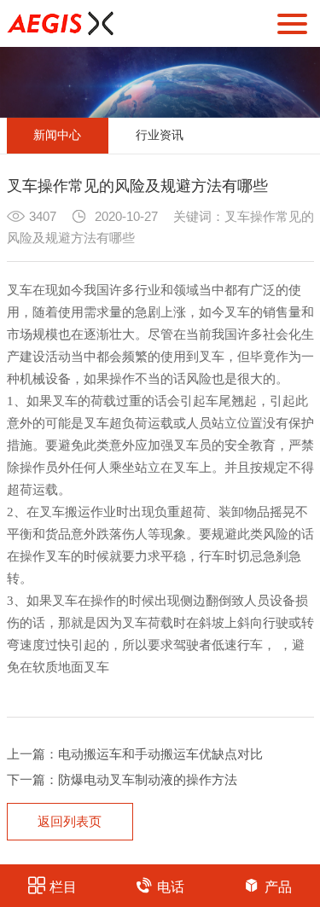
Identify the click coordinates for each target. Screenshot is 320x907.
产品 (278, 887)
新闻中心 (57, 135)
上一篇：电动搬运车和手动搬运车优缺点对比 (135, 754)
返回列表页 (70, 822)
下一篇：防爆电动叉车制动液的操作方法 (122, 780)
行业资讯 (159, 135)
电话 (170, 887)
